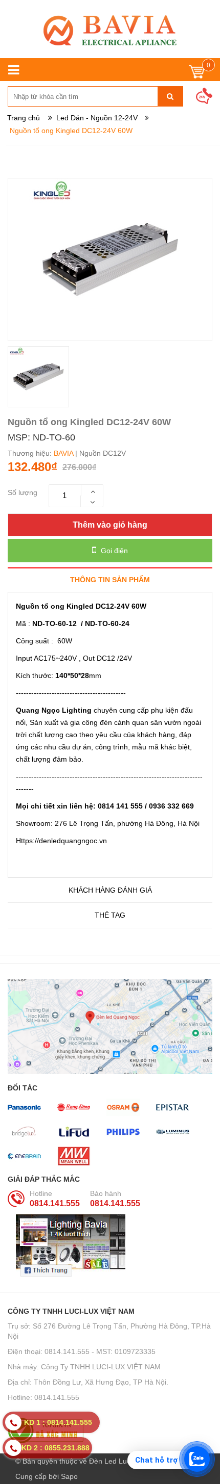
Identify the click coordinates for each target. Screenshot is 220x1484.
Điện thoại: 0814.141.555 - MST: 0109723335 (82, 1351)
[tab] (110, 579)
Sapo (69, 1476)
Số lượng (22, 492)
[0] (197, 74)
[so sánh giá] (110, 1430)
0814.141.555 (55, 1203)
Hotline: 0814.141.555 (43, 1397)
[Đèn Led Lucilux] (110, 30)
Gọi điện (113, 550)
